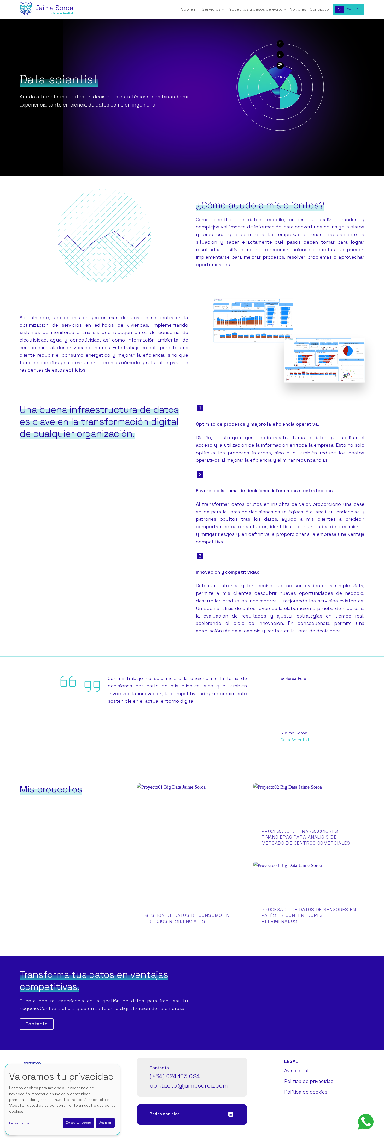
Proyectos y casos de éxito (255, 9)
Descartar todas (78, 1122)
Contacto (319, 9)
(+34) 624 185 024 (175, 1076)
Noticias (298, 9)
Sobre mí (189, 9)
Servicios (211, 9)
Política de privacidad (309, 1081)
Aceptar (105, 1122)
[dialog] (62, 1099)
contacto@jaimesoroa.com (189, 1085)
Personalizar (20, 1123)
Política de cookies (305, 1092)
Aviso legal (296, 1070)
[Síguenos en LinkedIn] (230, 1114)
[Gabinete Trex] (46, 9)
